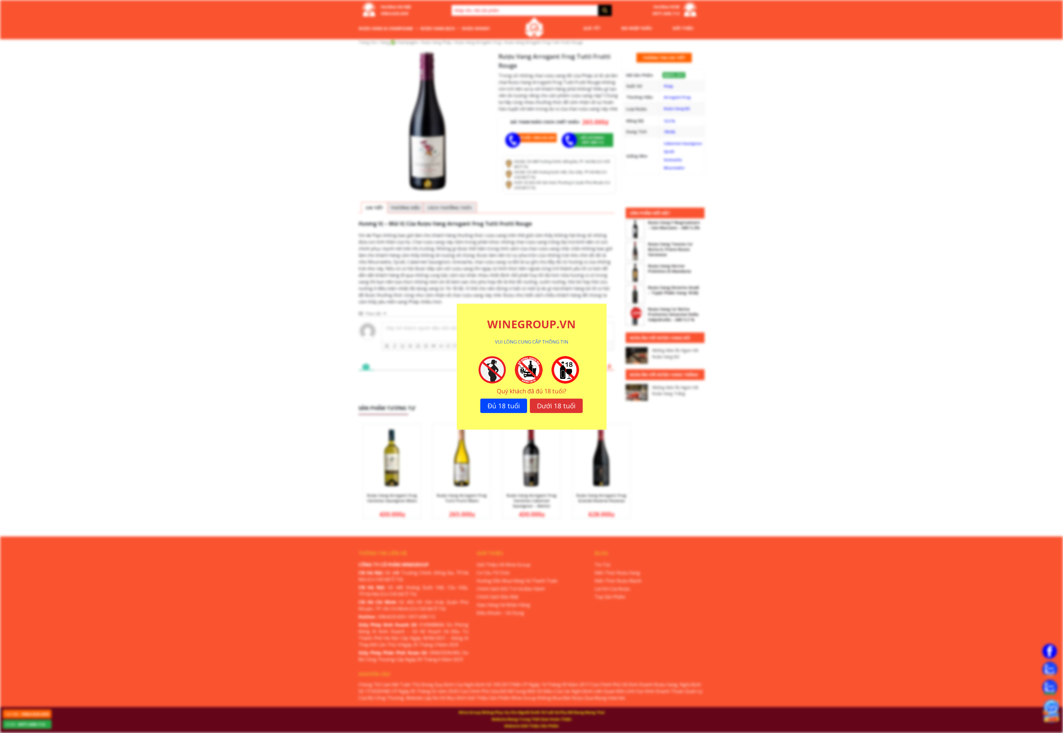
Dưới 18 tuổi (556, 405)
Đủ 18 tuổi (503, 405)
